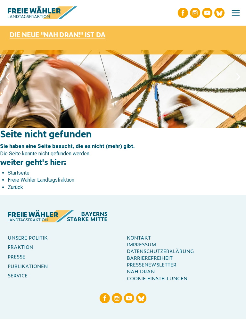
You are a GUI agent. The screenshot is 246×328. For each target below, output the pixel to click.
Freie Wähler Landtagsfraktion (41, 180)
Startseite (18, 173)
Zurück (15, 187)
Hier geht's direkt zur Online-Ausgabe (52, 31)
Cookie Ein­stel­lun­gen (157, 278)
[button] (236, 13)
